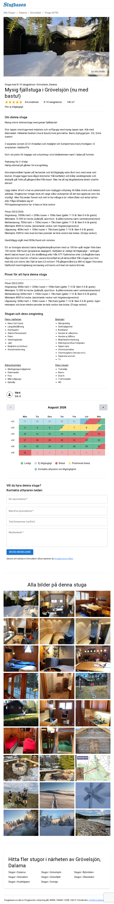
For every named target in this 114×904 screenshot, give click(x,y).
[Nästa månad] (103, 407)
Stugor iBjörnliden (84, 872)
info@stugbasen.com (99, 900)
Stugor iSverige (49, 882)
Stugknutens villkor (63, 558)
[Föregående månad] (11, 407)
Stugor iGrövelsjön (51, 872)
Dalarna (23, 12)
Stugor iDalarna (17, 872)
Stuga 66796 (51, 12)
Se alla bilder (98, 71)
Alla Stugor (9, 12)
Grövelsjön (35, 12)
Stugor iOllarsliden (84, 877)
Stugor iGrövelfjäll (51, 877)
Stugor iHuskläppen (19, 882)
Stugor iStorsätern (18, 877)
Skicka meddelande (20, 552)
